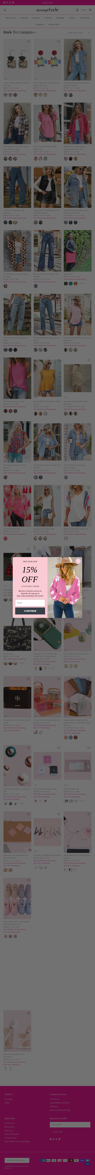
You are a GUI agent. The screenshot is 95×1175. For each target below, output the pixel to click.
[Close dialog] (78, 561)
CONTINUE (30, 611)
